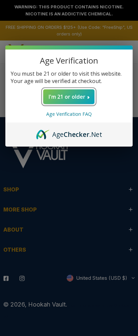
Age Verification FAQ (69, 114)
